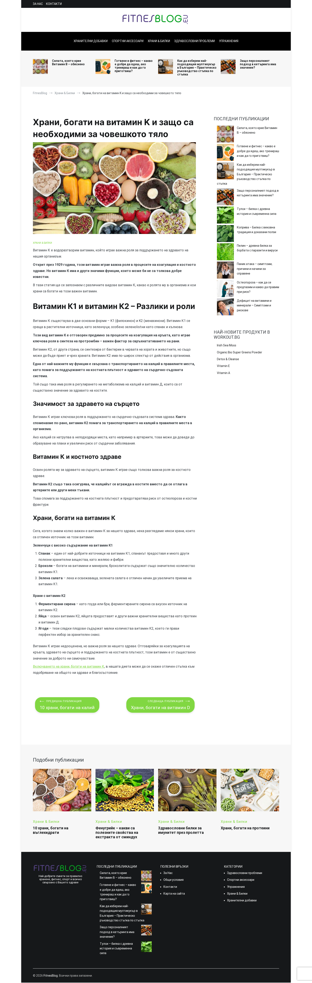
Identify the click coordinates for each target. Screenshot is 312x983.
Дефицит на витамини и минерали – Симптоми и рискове (254, 305)
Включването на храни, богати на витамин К (68, 666)
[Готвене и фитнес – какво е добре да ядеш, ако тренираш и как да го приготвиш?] (225, 153)
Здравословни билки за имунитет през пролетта (181, 830)
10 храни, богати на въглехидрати (50, 830)
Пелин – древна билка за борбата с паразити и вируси (257, 248)
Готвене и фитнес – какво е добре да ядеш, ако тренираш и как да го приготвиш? (134, 66)
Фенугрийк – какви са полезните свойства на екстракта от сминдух (117, 832)
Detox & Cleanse (228, 359)
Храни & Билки (159, 41)
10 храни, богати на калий (67, 705)
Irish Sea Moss (226, 345)
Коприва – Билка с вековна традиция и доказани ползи (256, 230)
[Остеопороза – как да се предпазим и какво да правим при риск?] (225, 289)
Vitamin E (223, 366)
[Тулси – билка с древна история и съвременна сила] (225, 216)
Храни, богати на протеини (245, 828)
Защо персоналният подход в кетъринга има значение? (258, 64)
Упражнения (228, 41)
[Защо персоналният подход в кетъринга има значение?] (225, 197)
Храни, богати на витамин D (160, 705)
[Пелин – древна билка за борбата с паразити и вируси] (225, 252)
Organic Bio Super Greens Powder (239, 352)
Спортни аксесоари (127, 41)
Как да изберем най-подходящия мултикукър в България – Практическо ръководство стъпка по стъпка (196, 67)
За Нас (38, 4)
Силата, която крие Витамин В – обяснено (68, 62)
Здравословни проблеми (194, 41)
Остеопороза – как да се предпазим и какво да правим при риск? (258, 287)
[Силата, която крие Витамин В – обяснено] (225, 135)
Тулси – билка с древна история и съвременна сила (256, 211)
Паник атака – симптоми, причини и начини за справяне (254, 268)
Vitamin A (223, 373)
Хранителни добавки (91, 41)
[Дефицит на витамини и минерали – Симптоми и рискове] (225, 307)
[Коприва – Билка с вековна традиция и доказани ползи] (225, 234)
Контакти (54, 4)
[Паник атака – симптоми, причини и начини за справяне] (225, 271)
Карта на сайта (174, 893)
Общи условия (173, 879)
